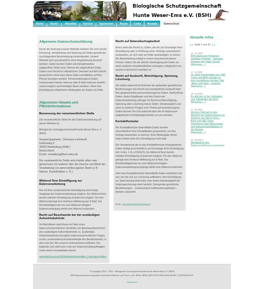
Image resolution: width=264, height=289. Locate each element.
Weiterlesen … (198, 64)
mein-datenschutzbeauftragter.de (136, 204)
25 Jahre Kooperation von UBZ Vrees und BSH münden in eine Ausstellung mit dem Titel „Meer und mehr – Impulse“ (208, 79)
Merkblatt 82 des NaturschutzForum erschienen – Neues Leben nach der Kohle (208, 145)
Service (88, 23)
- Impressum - (132, 282)
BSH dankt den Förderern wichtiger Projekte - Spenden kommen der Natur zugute (207, 58)
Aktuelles (71, 23)
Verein (54, 23)
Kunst (123, 23)
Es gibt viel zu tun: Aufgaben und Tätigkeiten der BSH (206, 98)
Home (40, 23)
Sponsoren (106, 23)
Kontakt (152, 23)
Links (137, 23)
